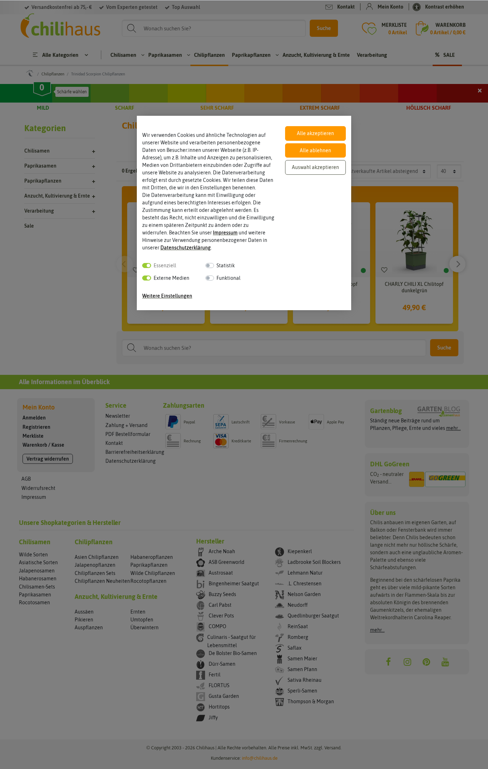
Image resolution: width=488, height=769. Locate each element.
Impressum (225, 232)
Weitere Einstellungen (167, 296)
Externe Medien (171, 278)
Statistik (225, 265)
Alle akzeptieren (315, 133)
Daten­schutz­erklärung (185, 247)
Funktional (228, 278)
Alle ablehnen (315, 150)
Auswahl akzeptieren (315, 167)
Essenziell (165, 265)
